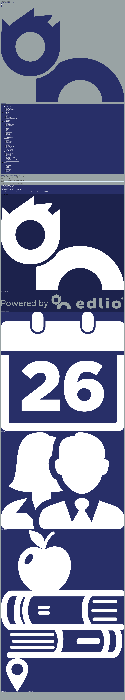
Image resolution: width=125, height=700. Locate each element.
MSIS (7, 167)
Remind (8, 158)
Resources (8, 145)
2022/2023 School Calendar (12, 159)
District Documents (10, 146)
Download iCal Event (19, 180)
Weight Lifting (9, 137)
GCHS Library (9, 149)
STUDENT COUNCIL (11, 118)
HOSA (8, 120)
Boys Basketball (10, 125)
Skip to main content (5, 1)
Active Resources (10, 163)
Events (2, 181)
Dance (7, 128)
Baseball (8, 133)
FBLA (7, 113)
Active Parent (9, 153)
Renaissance (9, 141)
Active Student (9, 150)
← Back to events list (6, 184)
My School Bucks (10, 157)
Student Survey (9, 147)
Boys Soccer (9, 132)
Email (7, 140)
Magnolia (8, 142)
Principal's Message (10, 109)
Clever (7, 144)
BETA (7, 116)
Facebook (1, 4)
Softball (8, 134)
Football (8, 123)
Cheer (7, 126)
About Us (8, 108)
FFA (7, 115)
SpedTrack (8, 165)
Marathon (8, 169)
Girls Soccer (9, 130)
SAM (7, 166)
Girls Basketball (10, 124)
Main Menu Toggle (5, 104)
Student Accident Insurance (12, 161)
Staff (7, 110)
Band (7, 129)
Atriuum (8, 170)
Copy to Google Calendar (6, 180)
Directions (30, 691)
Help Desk (8, 173)
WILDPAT (8, 117)
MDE (7, 171)
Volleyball (8, 136)
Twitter (1, 6)
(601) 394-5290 (7, 189)
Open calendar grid (17, 184)
